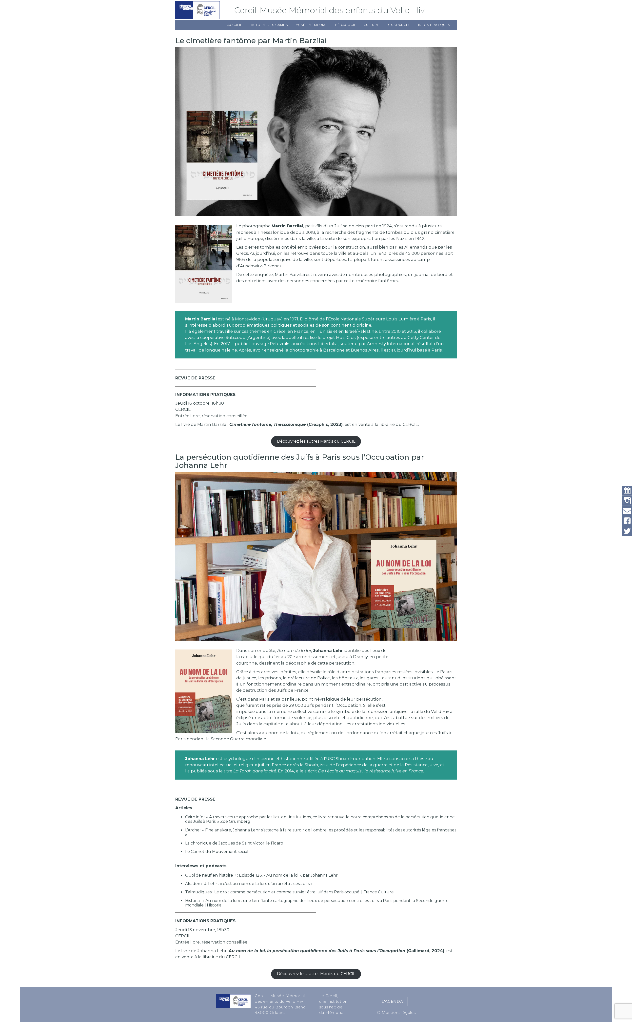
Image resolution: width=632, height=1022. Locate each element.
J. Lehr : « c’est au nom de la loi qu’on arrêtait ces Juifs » (258, 883)
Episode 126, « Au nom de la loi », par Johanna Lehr (288, 875)
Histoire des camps (269, 25)
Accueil (234, 25)
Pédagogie (345, 25)
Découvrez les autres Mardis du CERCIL (316, 441)
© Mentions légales (396, 1012)
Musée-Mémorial (312, 25)
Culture (371, 25)
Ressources (399, 25)
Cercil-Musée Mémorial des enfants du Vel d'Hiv (330, 10)
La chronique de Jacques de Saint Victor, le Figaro (234, 843)
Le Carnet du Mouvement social (216, 851)
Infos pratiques (434, 25)
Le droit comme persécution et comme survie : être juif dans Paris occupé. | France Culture (304, 892)
